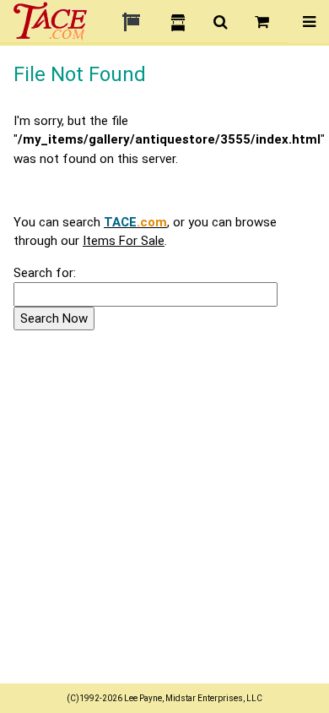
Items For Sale (123, 240)
